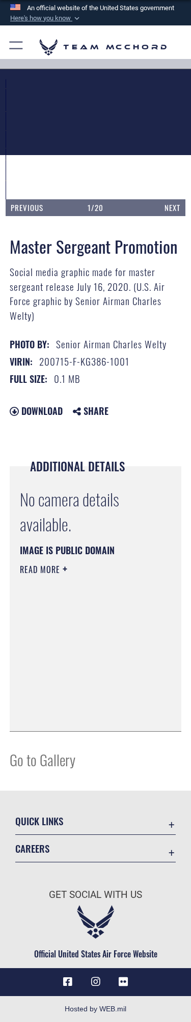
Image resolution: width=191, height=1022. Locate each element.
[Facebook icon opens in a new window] (67, 981)
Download (41, 410)
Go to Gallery (42, 759)
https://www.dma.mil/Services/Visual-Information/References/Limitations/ (82, 698)
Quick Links (39, 821)
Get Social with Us (95, 894)
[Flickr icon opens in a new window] (123, 981)
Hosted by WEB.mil (95, 1009)
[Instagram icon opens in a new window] (95, 981)
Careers (32, 848)
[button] (45, 18)
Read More (41, 569)
